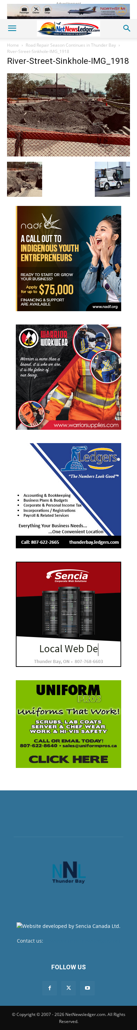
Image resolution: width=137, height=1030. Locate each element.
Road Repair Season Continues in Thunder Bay (71, 45)
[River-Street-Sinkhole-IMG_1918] (68, 155)
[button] (12, 28)
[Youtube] (87, 988)
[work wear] (68, 377)
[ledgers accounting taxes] (68, 495)
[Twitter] (68, 988)
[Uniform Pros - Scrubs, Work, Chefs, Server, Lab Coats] (68, 724)
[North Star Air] (68, 11)
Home (13, 45)
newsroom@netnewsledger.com (82, 940)
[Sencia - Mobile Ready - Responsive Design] (68, 614)
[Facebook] (50, 988)
